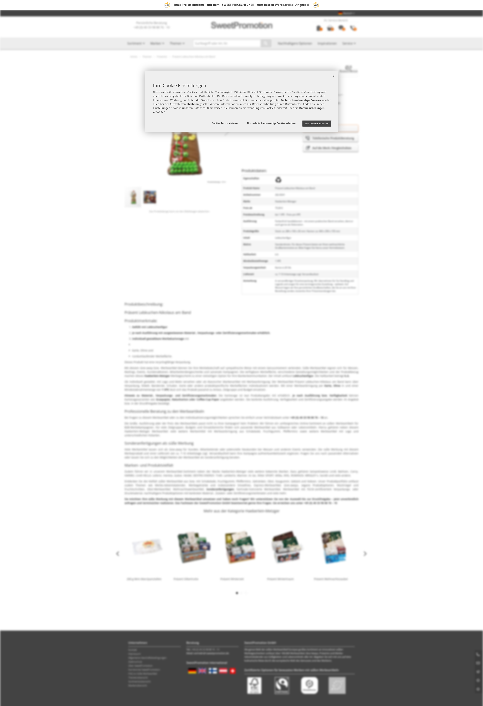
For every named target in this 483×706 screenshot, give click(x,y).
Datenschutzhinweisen (208, 108)
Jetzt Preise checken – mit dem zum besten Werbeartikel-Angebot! (241, 5)
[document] (241, 101)
